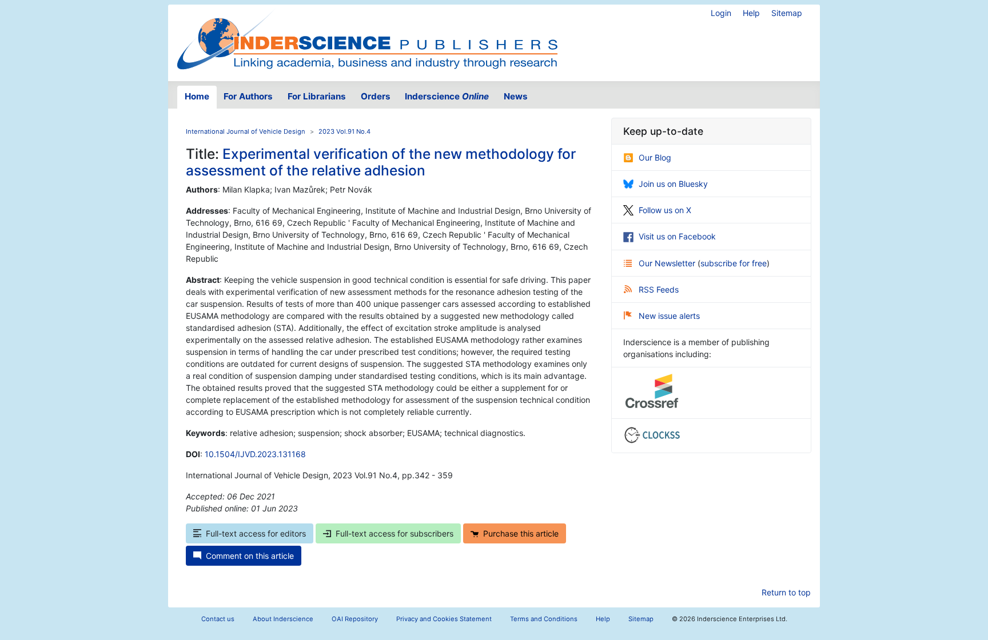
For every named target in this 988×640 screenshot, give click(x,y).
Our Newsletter (668, 263)
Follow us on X (665, 210)
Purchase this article (521, 533)
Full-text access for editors (256, 533)
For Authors (248, 96)
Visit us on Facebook (677, 236)
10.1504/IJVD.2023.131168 (255, 454)
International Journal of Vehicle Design (245, 131)
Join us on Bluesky (673, 184)
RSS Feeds (659, 289)
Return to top (786, 592)
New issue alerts (669, 316)
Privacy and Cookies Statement (444, 619)
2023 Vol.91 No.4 (344, 131)
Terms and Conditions (543, 619)
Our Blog (655, 157)
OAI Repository (355, 619)
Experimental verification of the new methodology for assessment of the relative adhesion (381, 162)
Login (721, 13)
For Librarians (317, 96)
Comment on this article (250, 556)
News (516, 96)
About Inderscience (283, 619)
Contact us (217, 619)
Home (197, 96)
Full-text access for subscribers (394, 533)
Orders (376, 96)
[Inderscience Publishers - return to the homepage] (367, 38)
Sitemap (786, 13)
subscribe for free (733, 263)
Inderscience (447, 96)
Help (751, 13)
